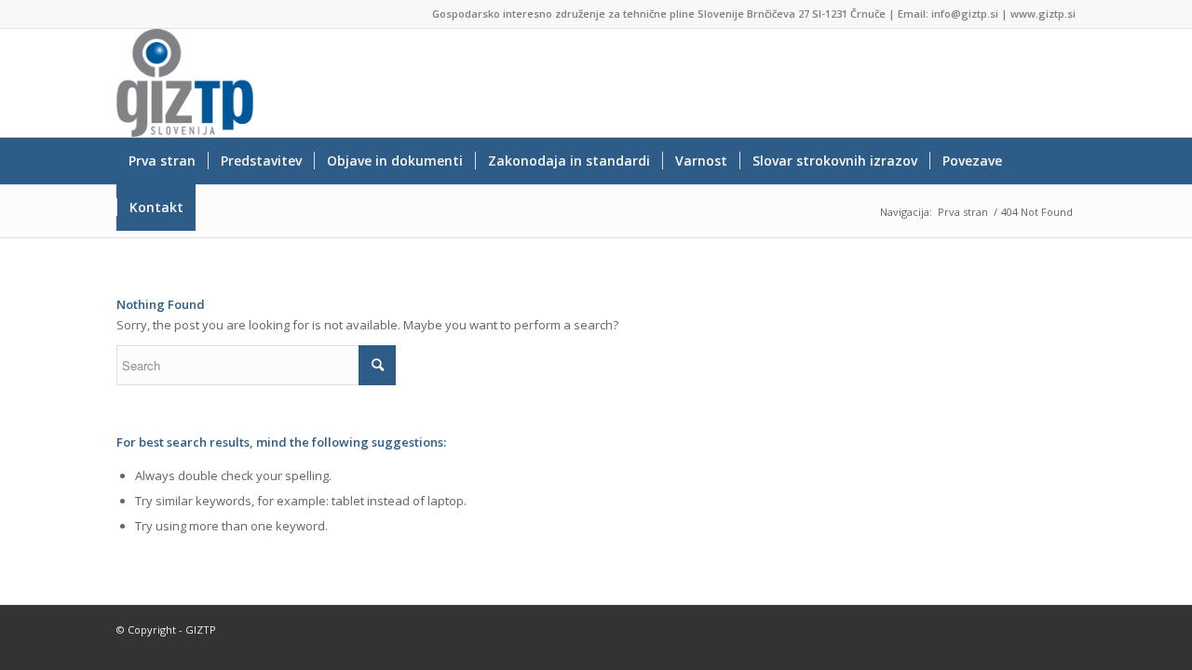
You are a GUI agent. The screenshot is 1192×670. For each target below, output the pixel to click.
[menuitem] (162, 161)
